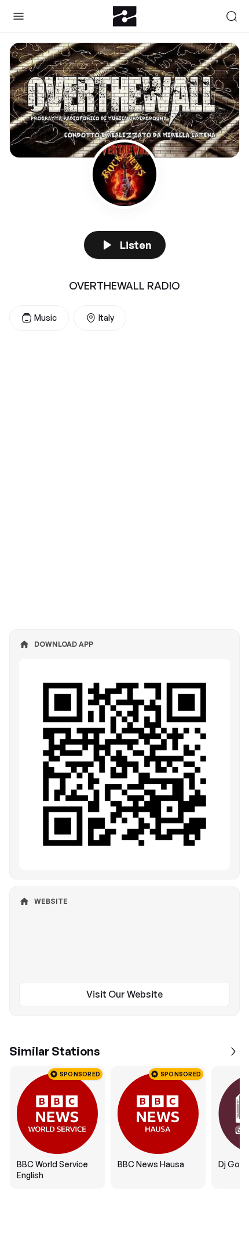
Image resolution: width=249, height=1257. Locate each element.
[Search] (231, 16)
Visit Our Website (124, 994)
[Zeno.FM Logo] (125, 16)
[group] (124, 1127)
